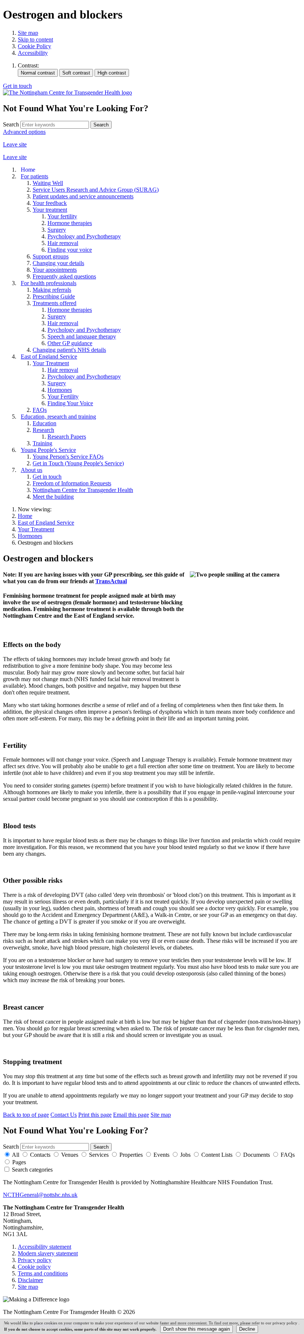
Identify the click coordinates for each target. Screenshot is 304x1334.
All (15, 1155)
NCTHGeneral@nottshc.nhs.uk (40, 1195)
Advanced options (24, 132)
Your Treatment (36, 529)
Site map (28, 33)
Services (99, 1155)
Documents (256, 1155)
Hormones (30, 536)
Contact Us (63, 1115)
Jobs (185, 1155)
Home (25, 516)
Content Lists (216, 1155)
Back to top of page (26, 1115)
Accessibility (33, 53)
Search (11, 124)
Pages (19, 1162)
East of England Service (46, 522)
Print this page (95, 1115)
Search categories (32, 1169)
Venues (69, 1155)
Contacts (40, 1155)
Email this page (131, 1115)
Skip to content (35, 39)
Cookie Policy (34, 46)
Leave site (15, 144)
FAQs (288, 1155)
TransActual (111, 581)
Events (161, 1155)
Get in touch (17, 86)
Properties (131, 1155)
